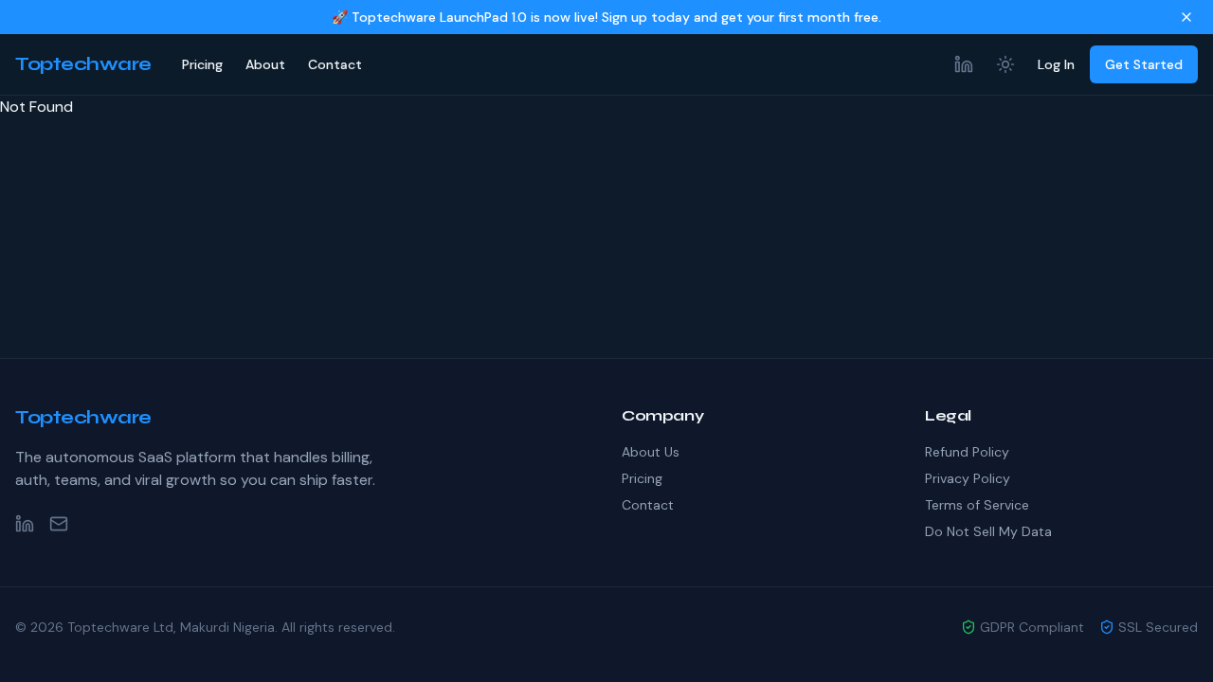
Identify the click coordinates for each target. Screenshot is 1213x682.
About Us (650, 451)
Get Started (1144, 64)
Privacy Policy (967, 478)
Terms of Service (977, 504)
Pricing (202, 64)
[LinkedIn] (963, 64)
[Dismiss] (1186, 17)
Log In (1056, 64)
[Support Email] (58, 523)
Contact (335, 64)
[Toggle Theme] (1005, 64)
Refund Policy (967, 451)
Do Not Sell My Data (988, 531)
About (265, 64)
